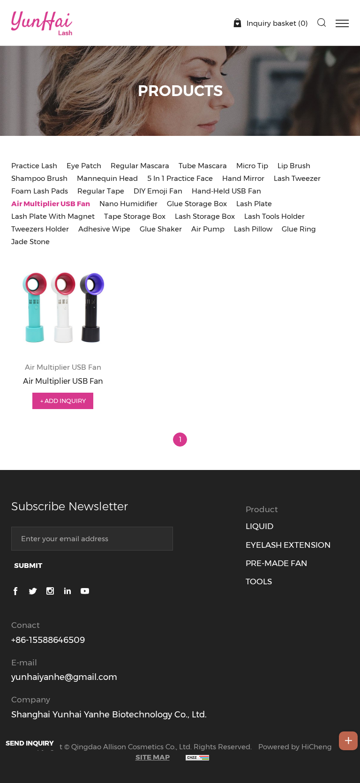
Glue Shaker (161, 228)
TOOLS (259, 581)
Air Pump (208, 228)
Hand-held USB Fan (226, 190)
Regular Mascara (140, 165)
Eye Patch (84, 165)
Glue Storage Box (197, 203)
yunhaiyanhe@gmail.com (64, 677)
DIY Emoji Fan (158, 190)
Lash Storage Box (205, 216)
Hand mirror (243, 178)
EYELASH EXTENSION (288, 545)
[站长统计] (197, 757)
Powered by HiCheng (295, 746)
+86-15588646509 (48, 640)
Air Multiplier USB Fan (50, 203)
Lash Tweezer (297, 178)
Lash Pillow (253, 228)
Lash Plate (254, 203)
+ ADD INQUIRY (63, 400)
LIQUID (259, 526)
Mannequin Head (107, 178)
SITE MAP (152, 757)
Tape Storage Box (134, 216)
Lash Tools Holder (274, 216)
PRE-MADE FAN (277, 563)
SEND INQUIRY (30, 743)
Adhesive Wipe (104, 228)
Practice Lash (34, 165)
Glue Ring (299, 228)
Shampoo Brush (39, 178)
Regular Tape (100, 190)
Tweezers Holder (40, 228)
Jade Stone (30, 241)
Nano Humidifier (128, 203)
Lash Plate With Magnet (53, 216)
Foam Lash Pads (39, 190)
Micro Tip (252, 165)
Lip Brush (294, 165)
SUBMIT (28, 565)
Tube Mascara (203, 165)
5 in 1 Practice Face (180, 178)
